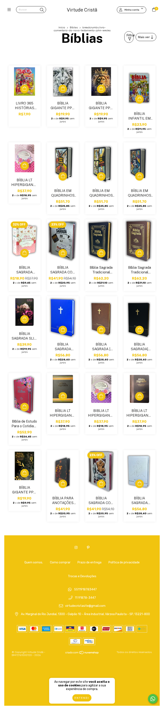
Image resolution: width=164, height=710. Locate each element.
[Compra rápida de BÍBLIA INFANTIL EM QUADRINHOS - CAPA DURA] (139, 99)
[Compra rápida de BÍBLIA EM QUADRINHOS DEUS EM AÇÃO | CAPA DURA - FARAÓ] (101, 176)
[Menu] (10, 9)
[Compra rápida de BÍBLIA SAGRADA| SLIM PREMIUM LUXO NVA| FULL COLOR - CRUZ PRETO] (139, 330)
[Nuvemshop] (82, 653)
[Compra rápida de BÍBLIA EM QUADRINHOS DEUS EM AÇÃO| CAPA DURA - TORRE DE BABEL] (63, 176)
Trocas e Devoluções (82, 576)
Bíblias (74, 27)
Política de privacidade (124, 562)
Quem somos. (33, 562)
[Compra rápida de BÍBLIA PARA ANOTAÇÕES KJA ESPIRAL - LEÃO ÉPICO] (63, 484)
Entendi (82, 697)
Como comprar (60, 562)
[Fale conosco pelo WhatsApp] (153, 699)
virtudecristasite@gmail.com (85, 606)
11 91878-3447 (85, 598)
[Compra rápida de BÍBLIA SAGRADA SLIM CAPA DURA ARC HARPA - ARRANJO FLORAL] (24, 319)
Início (62, 27)
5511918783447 (85, 589)
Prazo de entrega (89, 562)
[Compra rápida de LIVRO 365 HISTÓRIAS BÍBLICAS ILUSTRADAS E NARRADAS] (24, 89)
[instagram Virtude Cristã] (76, 547)
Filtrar (130, 35)
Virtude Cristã (82, 10)
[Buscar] (42, 10)
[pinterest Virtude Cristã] (88, 547)
